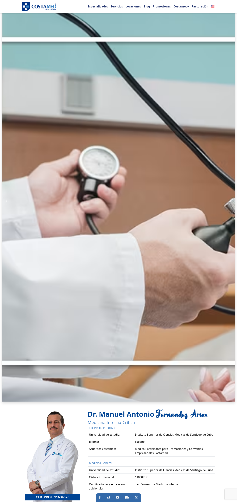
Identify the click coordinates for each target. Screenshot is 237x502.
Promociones (162, 6)
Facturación (200, 6)
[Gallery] (118, 201)
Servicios (117, 6)
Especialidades (98, 6)
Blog (147, 6)
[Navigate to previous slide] (6, 200)
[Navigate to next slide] (230, 200)
